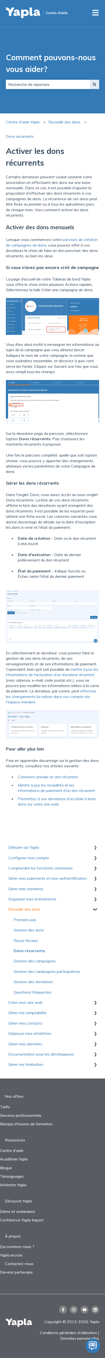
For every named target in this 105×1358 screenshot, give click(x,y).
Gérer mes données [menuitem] (25, 1043)
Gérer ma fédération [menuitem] (25, 1064)
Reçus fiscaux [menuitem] (26, 940)
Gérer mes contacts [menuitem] (25, 1023)
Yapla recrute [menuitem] (11, 1255)
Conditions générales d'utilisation (68, 1332)
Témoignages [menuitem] (12, 1176)
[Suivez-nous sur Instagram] (74, 1310)
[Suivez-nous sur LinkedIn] (95, 1310)
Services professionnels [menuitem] (20, 1115)
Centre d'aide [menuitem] (11, 1150)
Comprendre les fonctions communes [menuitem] (40, 868)
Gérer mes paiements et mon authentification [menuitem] (47, 878)
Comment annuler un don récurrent (48, 776)
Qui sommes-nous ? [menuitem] (17, 1246)
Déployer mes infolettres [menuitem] (29, 1033)
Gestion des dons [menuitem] (29, 930)
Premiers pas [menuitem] (25, 919)
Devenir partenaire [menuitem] (16, 1272)
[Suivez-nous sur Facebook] (63, 1310)
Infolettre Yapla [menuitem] (13, 1184)
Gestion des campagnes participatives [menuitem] (47, 971)
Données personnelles (79, 1338)
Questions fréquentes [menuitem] (32, 992)
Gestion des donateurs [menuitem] (33, 981)
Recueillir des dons (64, 122)
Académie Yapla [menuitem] (14, 1159)
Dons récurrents (20, 136)
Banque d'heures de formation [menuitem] (26, 1123)
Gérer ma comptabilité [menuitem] (27, 1012)
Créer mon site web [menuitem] (25, 1002)
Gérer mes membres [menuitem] (25, 888)
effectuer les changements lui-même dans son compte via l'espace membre (51, 696)
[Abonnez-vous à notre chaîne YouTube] (84, 1310)
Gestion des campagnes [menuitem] (35, 961)
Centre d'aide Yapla (23, 122)
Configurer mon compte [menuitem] (28, 857)
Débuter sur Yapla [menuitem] (23, 847)
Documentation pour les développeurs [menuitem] (41, 1054)
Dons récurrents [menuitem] (29, 950)
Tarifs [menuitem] (5, 1106)
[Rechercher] (94, 84)
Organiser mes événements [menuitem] (32, 899)
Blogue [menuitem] (6, 1167)
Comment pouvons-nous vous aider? (51, 63)
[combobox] (48, 84)
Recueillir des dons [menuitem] (24, 909)
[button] (95, 848)
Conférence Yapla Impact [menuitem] (22, 1220)
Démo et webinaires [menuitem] (17, 1211)
